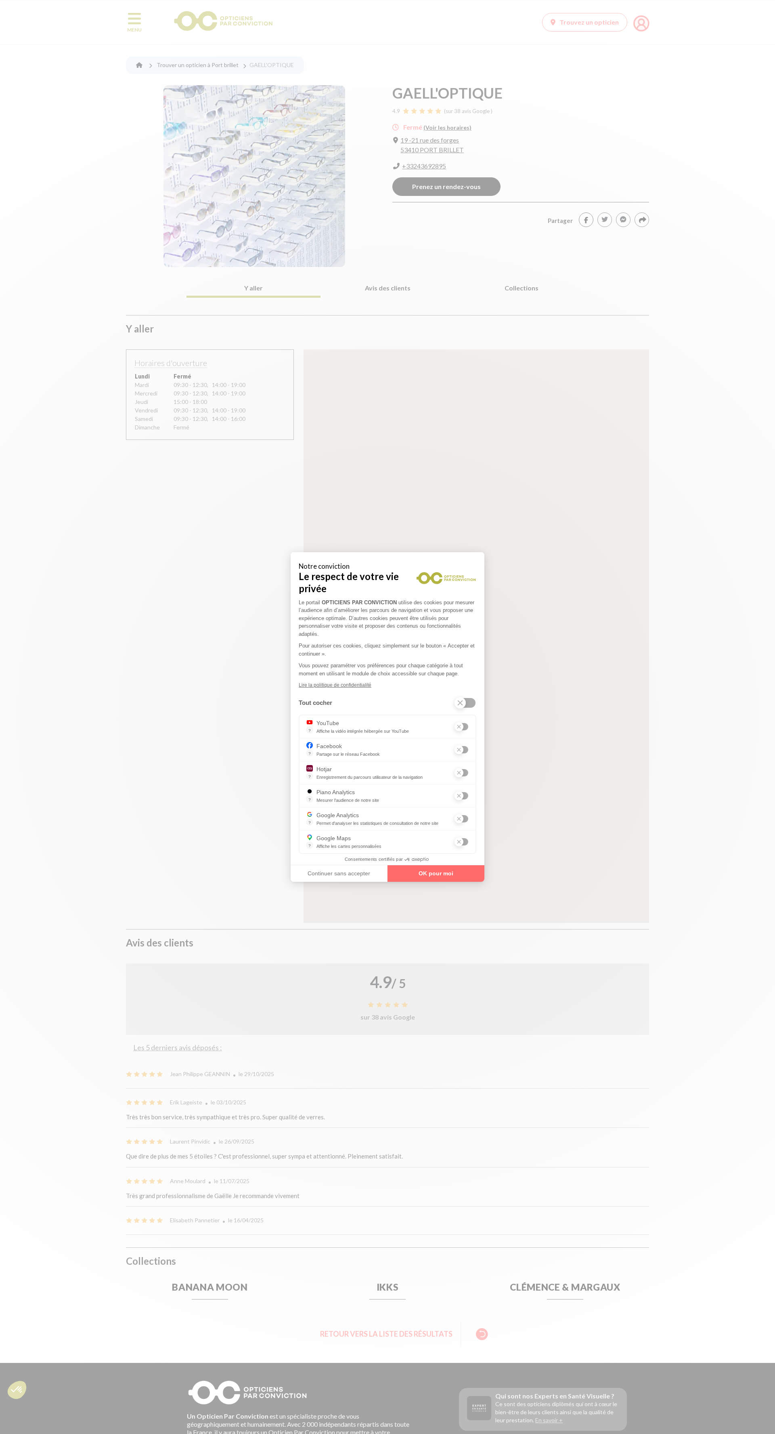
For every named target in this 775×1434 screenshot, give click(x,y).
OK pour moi (436, 873)
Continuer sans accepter (339, 873)
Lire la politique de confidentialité (335, 685)
